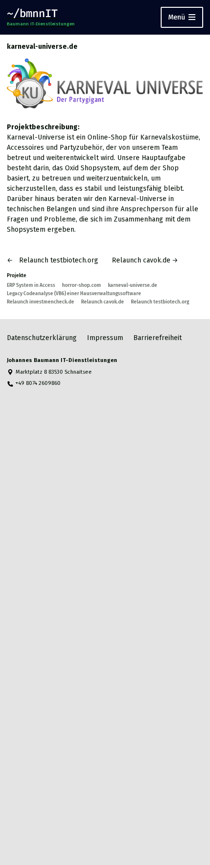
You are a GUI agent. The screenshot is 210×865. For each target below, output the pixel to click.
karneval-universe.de (132, 285)
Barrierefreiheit (157, 338)
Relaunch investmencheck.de (40, 302)
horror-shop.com (81, 285)
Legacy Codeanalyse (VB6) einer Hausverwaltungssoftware (74, 293)
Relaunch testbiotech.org (160, 302)
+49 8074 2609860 (38, 383)
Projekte (16, 275)
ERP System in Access (31, 285)
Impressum (105, 338)
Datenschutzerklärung (42, 338)
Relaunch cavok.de (102, 302)
